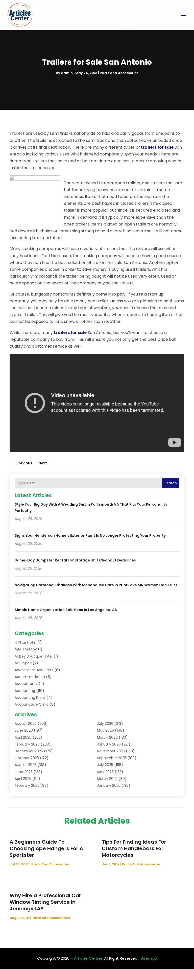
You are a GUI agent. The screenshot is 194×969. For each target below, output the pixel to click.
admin (67, 73)
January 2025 (108, 785)
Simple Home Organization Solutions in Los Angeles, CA (66, 609)
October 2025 (27, 757)
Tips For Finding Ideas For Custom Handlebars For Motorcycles (134, 848)
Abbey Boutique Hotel (34, 656)
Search (170, 483)
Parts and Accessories (119, 73)
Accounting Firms (30, 697)
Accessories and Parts (34, 669)
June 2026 (24, 730)
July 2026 (105, 723)
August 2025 (25, 764)
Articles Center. (88, 958)
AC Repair (23, 663)
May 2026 (105, 730)
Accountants (26, 683)
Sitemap (149, 958)
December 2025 (29, 751)
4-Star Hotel (25, 642)
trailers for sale (157, 147)
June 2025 (24, 771)
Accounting (25, 690)
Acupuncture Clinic (31, 704)
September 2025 (111, 757)
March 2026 (107, 737)
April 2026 (23, 737)
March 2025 (107, 778)
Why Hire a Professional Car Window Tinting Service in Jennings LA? (45, 902)
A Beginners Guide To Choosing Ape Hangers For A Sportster (46, 848)
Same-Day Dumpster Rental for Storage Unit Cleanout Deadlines (75, 560)
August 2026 (26, 723)
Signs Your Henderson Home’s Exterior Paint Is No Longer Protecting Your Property (90, 535)
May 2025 (105, 771)
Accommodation (30, 676)
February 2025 (27, 785)
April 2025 (23, 778)
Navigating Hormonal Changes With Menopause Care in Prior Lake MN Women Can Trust (96, 585)
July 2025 (105, 764)
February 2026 (27, 744)
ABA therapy (26, 649)
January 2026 (109, 744)
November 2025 (111, 751)
